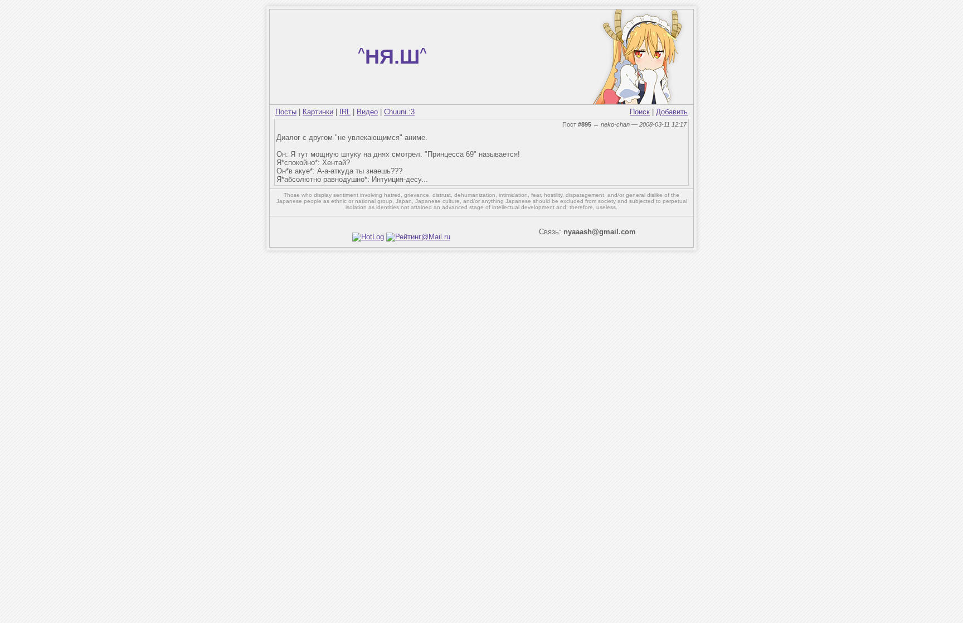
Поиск (640, 112)
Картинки (318, 112)
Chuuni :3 (399, 112)
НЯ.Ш (392, 56)
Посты (285, 112)
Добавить (672, 112)
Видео (367, 112)
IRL (345, 112)
